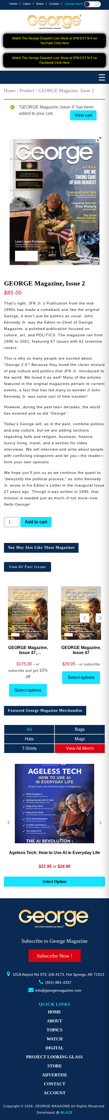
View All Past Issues (27, 567)
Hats (29, 739)
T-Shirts (29, 748)
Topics (54, 1030)
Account (55, 1093)
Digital (55, 1048)
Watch (54, 1039)
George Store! (74, 3)
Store (54, 1066)
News (40, 3)
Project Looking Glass (54, 1057)
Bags (80, 729)
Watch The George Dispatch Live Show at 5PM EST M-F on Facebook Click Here (54, 60)
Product (27, 90)
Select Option (54, 881)
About (54, 1021)
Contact (54, 3)
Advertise (54, 1075)
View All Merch (80, 748)
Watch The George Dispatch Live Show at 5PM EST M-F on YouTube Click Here (54, 41)
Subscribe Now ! (54, 956)
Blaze (66, 1112)
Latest (27, 3)
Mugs (80, 739)
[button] (100, 618)
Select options (28, 690)
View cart (83, 115)
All (29, 729)
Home (13, 3)
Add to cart (36, 522)
